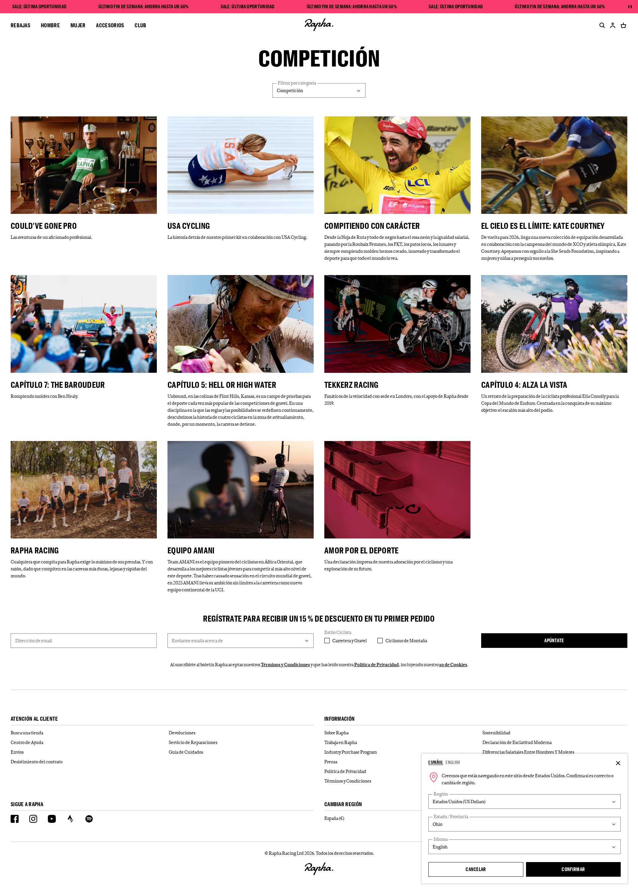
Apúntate (554, 640)
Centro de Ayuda (27, 742)
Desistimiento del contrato (36, 761)
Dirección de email (33, 640)
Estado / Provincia (451, 817)
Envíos (17, 752)
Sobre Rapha (336, 732)
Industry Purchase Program (350, 752)
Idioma (441, 839)
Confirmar (573, 869)
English (453, 762)
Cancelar (476, 869)
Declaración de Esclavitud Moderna (517, 742)
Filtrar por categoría (297, 83)
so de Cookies (453, 664)
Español (435, 762)
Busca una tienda (27, 732)
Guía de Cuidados (186, 752)
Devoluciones (182, 732)
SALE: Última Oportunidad (39, 6)
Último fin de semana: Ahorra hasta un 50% (143, 6)
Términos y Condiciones (285, 664)
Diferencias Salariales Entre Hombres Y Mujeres (528, 752)
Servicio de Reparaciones (193, 742)
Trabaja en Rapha (340, 742)
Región (441, 794)
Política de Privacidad (376, 664)
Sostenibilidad (496, 732)
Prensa (330, 761)
